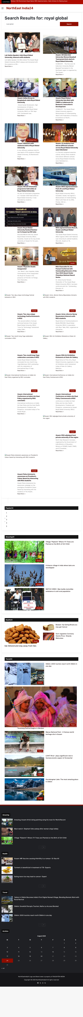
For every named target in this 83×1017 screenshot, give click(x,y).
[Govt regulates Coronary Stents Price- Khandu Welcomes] (48, 636)
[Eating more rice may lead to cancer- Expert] (7, 879)
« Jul (3, 968)
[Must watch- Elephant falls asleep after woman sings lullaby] (7, 831)
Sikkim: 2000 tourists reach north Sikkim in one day (33, 915)
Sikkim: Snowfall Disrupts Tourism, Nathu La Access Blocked (36, 906)
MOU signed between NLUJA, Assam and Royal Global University (67, 230)
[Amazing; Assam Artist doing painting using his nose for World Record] (7, 822)
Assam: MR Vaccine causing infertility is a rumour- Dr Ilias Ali (36, 858)
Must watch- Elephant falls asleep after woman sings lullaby (36, 829)
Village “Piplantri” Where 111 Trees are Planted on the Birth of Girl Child (40, 838)
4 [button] (6, 523)
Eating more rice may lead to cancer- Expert (30, 876)
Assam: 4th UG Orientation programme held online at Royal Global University (27, 189)
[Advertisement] (41, 27)
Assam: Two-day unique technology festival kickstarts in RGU (28, 316)
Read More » (9, 66)
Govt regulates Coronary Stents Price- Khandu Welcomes (65, 636)
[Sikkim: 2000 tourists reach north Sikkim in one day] (7, 918)
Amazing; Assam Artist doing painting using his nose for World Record (39, 820)
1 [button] (6, 513)
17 (7, 956)
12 (30, 952)
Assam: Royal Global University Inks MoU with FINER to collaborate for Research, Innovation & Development (65, 102)
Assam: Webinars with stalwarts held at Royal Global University (28, 145)
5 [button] (6, 526)
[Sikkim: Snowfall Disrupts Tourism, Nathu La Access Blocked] (7, 909)
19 (30, 956)
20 (41, 956)
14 (53, 952)
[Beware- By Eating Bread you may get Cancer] (48, 627)
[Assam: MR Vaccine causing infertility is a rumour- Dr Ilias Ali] (7, 861)
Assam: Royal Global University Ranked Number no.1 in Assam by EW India (27, 230)
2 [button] (6, 516)
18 (18, 956)
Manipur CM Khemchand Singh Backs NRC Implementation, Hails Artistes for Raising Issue (39, 1)
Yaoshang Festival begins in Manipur (30, 728)
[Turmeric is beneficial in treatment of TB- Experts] (7, 870)
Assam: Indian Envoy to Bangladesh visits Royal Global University (28, 100)
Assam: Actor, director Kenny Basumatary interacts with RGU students (66, 316)
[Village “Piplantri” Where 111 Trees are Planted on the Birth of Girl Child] (7, 840)
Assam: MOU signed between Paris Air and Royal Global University (66, 189)
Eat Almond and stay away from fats (20, 646)
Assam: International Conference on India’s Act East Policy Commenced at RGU (67, 396)
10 (7, 952)
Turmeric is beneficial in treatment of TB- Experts (32, 867)
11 (18, 952)
